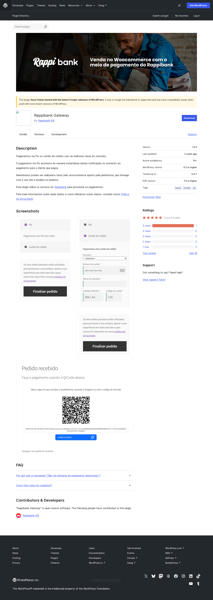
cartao (178, 188)
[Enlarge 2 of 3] (129, 220)
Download (189, 118)
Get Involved (134, 548)
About (15, 548)
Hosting (16, 558)
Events (130, 553)
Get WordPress (198, 5)
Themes (55, 553)
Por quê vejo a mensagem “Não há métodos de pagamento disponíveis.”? (58, 475)
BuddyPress (173, 562)
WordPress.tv (97, 562)
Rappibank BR (46, 120)
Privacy (16, 562)
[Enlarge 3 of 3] (129, 364)
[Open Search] (179, 5)
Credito (187, 188)
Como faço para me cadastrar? (34, 485)
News (15, 553)
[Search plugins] (45, 27)
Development (59, 134)
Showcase (56, 548)
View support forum (154, 279)
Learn (92, 548)
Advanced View (152, 197)
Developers (95, 558)
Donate (132, 558)
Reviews (39, 134)
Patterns (55, 562)
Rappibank (60, 187)
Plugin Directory (20, 15)
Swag (131, 562)
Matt (169, 553)
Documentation (97, 553)
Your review (149, 253)
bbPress (171, 558)
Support (192, 134)
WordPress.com (174, 548)
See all (193, 253)
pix (194, 188)
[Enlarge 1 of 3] (69, 220)
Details (23, 134)
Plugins (54, 558)
